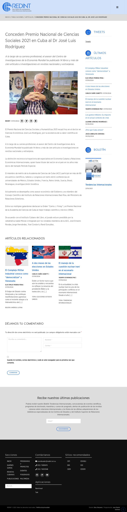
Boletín (100, 149)
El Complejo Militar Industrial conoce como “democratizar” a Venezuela (97, 71)
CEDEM (82, 469)
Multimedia (24, 479)
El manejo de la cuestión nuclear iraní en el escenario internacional (98, 102)
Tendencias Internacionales (98, 185)
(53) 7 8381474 (42, 465)
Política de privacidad (42, 507)
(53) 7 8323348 (42, 469)
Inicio (7, 17)
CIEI (81, 465)
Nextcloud (38, 488)
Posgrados (25, 475)
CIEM (69, 469)
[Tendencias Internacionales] (93, 169)
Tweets (99, 32)
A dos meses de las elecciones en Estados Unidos (42, 267)
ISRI (68, 465)
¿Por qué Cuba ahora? (94, 130)
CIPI (68, 461)
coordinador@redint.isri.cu (46, 461)
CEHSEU (83, 461)
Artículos (29, 17)
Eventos (23, 471)
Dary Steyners (98, 507)
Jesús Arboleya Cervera (94, 134)
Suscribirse (63, 429)
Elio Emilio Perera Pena (14, 285)
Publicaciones (13, 479)
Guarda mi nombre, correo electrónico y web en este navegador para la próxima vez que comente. (40, 361)
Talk (36, 492)
